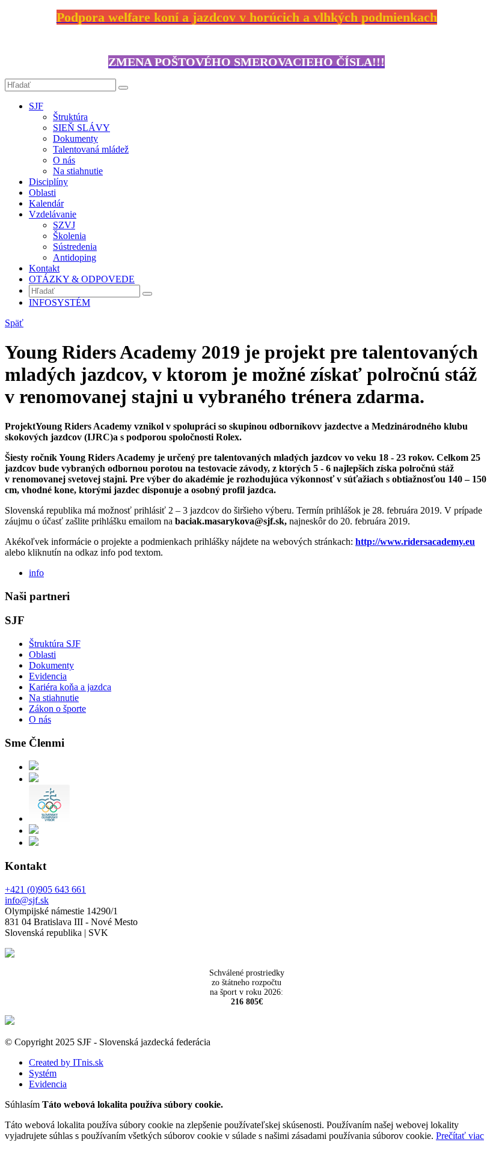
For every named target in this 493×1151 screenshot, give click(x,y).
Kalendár (46, 203)
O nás (64, 160)
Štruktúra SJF (55, 644)
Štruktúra (70, 117)
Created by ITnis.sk (66, 1062)
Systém (43, 1073)
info (36, 573)
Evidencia (48, 676)
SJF (36, 106)
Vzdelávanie (52, 214)
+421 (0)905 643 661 (45, 889)
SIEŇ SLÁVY (81, 128)
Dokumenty (75, 138)
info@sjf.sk (27, 900)
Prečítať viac (460, 1136)
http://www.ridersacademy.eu (415, 541)
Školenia (69, 236)
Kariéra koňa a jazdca (70, 687)
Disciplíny (48, 182)
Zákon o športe (57, 708)
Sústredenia (75, 246)
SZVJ (64, 225)
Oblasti (42, 192)
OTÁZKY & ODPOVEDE (82, 279)
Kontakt (44, 268)
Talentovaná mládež (91, 149)
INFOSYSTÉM (59, 302)
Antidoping (74, 257)
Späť (14, 323)
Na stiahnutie (78, 171)
